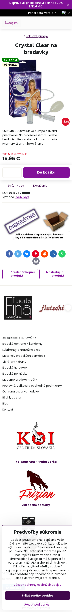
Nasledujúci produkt (55, 274)
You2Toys (22, 197)
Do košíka (46, 172)
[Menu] (67, 23)
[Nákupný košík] (57, 23)
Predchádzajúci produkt (23, 274)
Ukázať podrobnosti (37, 605)
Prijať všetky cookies (37, 596)
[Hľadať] (48, 23)
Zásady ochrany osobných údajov (37, 585)
